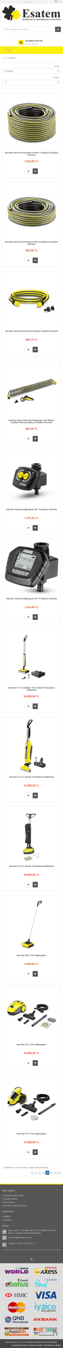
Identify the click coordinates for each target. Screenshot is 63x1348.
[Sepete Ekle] (28, 171)
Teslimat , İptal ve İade (14, 1195)
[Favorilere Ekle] (35, 171)
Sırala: (56, 66)
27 (47, 1172)
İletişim (7, 1216)
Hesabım (8, 1219)
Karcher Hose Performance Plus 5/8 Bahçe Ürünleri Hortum (31, 242)
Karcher (12, 57)
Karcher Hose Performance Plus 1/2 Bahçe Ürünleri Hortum (31, 153)
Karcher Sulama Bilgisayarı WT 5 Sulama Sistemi (31, 598)
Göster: (56, 77)
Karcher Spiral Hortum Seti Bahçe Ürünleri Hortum (31, 331)
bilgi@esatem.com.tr (23, 1237)
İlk (32, 1173)
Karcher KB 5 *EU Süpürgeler (31, 955)
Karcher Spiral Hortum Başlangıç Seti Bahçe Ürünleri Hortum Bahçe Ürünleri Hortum (31, 421)
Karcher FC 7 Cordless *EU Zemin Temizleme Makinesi (31, 688)
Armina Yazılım (18, 1342)
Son (59, 1173)
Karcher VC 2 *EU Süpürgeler (31, 1044)
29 (55, 1173)
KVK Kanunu (9, 1202)
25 (40, 1173)
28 (51, 1173)
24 (36, 1173)
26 (44, 1173)
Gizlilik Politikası (11, 1199)
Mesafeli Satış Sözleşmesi (15, 1205)
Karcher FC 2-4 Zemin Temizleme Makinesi (31, 777)
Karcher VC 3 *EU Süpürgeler (31, 1133)
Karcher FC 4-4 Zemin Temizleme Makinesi (31, 866)
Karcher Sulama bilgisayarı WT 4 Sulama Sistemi (31, 509)
